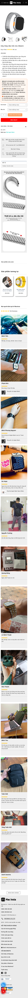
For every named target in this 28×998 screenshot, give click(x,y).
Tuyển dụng (4, 969)
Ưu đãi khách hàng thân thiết (9, 960)
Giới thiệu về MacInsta (7, 953)
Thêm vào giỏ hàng (15, 114)
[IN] (5, 973)
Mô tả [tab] (4, 162)
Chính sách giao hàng (7, 935)
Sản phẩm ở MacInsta (7, 963)
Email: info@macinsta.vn (9, 947)
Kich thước (3, 104)
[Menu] (2, 3)
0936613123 (9, 919)
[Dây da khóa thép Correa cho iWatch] (7, 282)
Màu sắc (3, 109)
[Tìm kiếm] (23, 2)
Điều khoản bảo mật (6, 944)
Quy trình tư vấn (5, 957)
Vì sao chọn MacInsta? (7, 966)
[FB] (2, 973)
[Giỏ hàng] (26, 2)
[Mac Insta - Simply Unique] (15, 2)
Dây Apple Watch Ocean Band (21, 290)
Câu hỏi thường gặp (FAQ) (8, 928)
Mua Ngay (14, 120)
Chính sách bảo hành (7, 941)
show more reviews (13, 892)
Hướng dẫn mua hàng (7, 931)
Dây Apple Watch (10, 132)
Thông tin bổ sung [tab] (7, 166)
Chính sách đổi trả (6, 938)
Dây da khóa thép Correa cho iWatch (7, 290)
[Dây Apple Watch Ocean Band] (21, 282)
